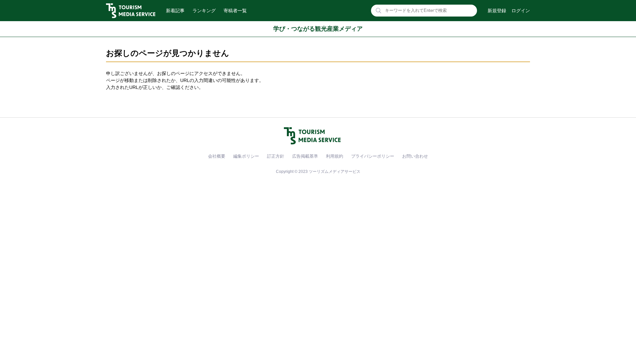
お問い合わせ (415, 156)
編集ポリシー (246, 156)
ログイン (520, 10)
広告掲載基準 (305, 156)
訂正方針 (275, 156)
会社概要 (216, 156)
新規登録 (497, 10)
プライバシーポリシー (372, 156)
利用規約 (334, 156)
